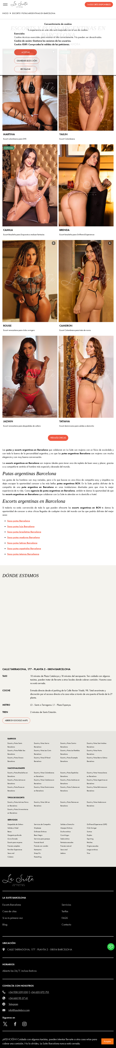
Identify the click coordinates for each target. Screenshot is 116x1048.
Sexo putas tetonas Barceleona (23, 554)
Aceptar (107, 1041)
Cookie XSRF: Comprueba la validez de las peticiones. (42, 44)
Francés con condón (41, 846)
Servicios (66, 904)
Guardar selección (27, 60)
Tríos (88, 853)
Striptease (37, 828)
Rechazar (25, 69)
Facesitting (37, 857)
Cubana (10, 857)
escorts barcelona (11, 904)
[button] (110, 946)
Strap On (37, 853)
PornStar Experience (15, 849)
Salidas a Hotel (13, 828)
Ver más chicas (58, 437)
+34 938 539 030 (18, 992)
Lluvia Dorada (13, 839)
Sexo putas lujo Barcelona (20, 526)
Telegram (13, 1004)
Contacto (66, 924)
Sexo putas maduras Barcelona (23, 537)
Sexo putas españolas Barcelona (24, 548)
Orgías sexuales (92, 846)
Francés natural (65, 846)
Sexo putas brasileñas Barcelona (24, 531)
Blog (4, 924)
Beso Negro (38, 835)
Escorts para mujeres (15, 842)
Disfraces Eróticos (40, 831)
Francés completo (14, 846)
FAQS (65, 918)
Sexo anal (64, 849)
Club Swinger (92, 828)
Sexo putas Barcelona (18, 520)
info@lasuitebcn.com (19, 1010)
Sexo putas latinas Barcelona (22, 543)
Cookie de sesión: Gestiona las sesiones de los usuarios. (42, 40)
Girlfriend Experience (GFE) (97, 824)
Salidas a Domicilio (67, 824)
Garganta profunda (14, 835)
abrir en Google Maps (16, 720)
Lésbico (63, 853)
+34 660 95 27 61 (18, 998)
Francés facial (39, 842)
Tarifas (65, 911)
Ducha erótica (65, 831)
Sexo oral (11, 853)
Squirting (90, 839)
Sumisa (89, 831)
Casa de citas (9, 911)
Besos (9, 831)
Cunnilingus (64, 835)
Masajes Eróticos (66, 828)
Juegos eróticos (92, 849)
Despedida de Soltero (15, 824)
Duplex (89, 835)
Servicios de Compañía (42, 824)
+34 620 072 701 (40, 992)
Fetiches (89, 842)
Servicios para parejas (42, 839)
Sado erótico (64, 839)
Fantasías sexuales (66, 842)
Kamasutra (37, 849)
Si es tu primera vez (12, 918)
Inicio (5, 13)
